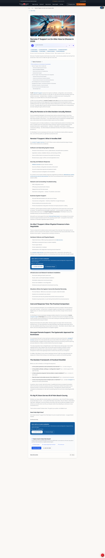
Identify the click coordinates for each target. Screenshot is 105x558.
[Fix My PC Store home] (24, 4)
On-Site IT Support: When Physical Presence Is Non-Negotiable (43, 74)
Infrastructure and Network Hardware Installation (41, 78)
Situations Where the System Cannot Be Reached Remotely (43, 79)
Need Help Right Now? (37, 88)
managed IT (70, 379)
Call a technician (82, 4)
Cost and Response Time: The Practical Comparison (41, 81)
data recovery (59, 240)
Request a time (72, 4)
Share (73, 454)
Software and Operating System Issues (39, 67)
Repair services (35, 4)
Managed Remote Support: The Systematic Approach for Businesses (44, 83)
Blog (32, 8)
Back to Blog (33, 10)
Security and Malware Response (38, 69)
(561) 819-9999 (47, 448)
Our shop (61, 4)
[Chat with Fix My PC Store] (102, 555)
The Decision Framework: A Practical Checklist (40, 85)
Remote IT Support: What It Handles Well (39, 65)
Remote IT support (38, 93)
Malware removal (36, 164)
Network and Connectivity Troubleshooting (40, 71)
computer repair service (37, 252)
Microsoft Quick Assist (54, 216)
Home (29, 8)
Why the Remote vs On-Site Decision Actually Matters (41, 64)
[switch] (102, 7)
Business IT (42, 4)
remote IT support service (38, 142)
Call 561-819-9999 (38, 266)
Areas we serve (48, 4)
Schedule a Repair (51, 266)
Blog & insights (55, 4)
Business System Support (37, 72)
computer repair (34, 316)
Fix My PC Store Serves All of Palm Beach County (40, 86)
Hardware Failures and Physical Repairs (39, 76)
